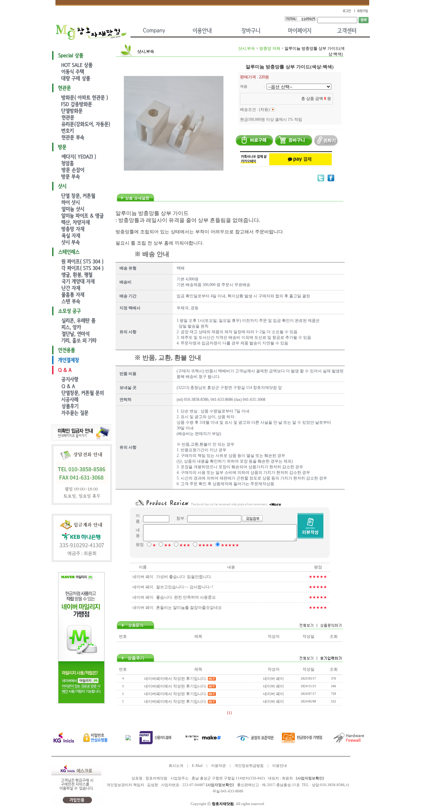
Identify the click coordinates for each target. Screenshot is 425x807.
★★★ (184, 545)
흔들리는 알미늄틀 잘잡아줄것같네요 (189, 607)
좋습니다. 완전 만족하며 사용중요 (186, 597)
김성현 (152, 785)
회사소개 (176, 766)
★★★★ (205, 545)
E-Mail (197, 766)
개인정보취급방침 (249, 766)
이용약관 (218, 766)
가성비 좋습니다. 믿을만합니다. (184, 576)
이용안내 (279, 766)
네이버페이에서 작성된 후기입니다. (175, 678)
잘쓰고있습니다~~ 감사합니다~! (184, 587)
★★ (167, 545)
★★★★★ (230, 545)
